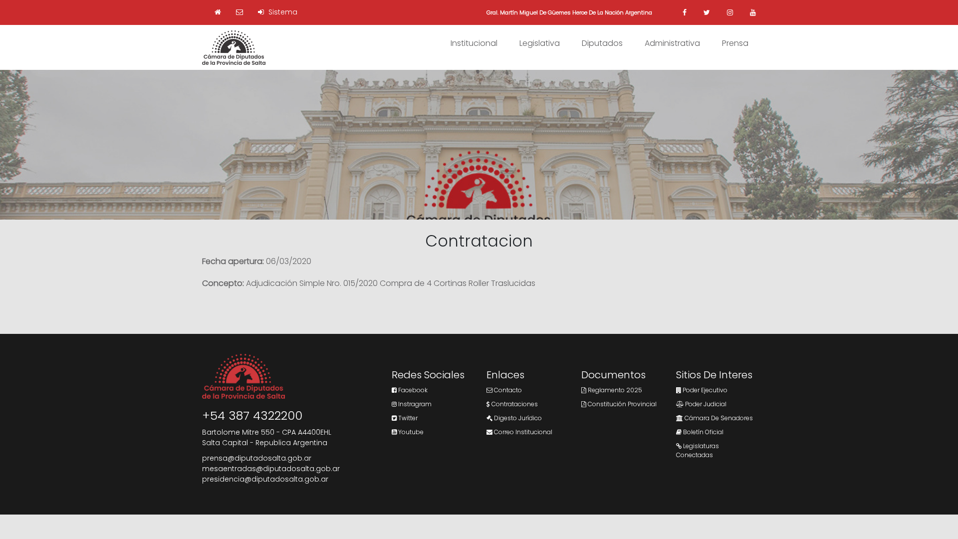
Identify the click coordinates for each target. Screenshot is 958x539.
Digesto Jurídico (517, 418)
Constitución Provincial (621, 404)
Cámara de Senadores (718, 418)
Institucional (474, 43)
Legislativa (539, 43)
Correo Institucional (522, 432)
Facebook (412, 390)
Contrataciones (514, 404)
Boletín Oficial (702, 432)
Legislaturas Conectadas (697, 450)
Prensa (735, 43)
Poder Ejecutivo (704, 390)
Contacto (507, 390)
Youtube (410, 432)
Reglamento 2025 (614, 390)
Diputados (602, 43)
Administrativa (672, 43)
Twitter (407, 418)
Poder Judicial (705, 404)
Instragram (414, 404)
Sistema (281, 12)
